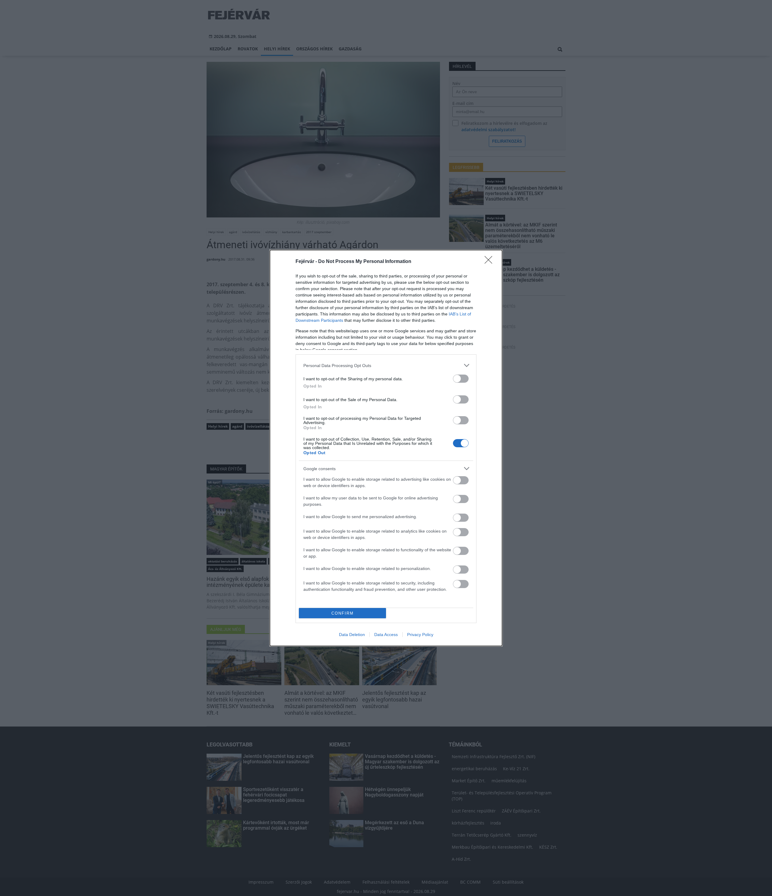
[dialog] (386, 448)
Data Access (386, 634)
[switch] (461, 379)
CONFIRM (342, 613)
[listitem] (386, 365)
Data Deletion (352, 634)
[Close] (490, 262)
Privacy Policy (420, 634)
